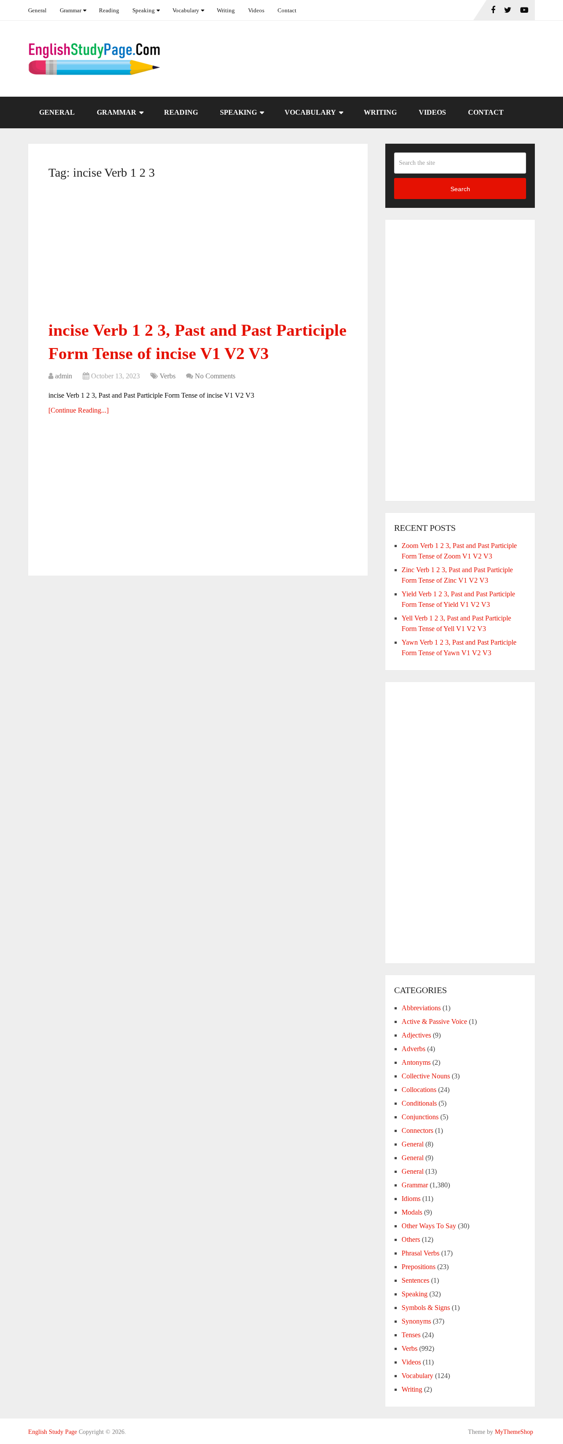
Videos (256, 10)
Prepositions (418, 1266)
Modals (412, 1212)
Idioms (411, 1198)
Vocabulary (185, 10)
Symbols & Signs (426, 1307)
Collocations (419, 1089)
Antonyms (416, 1062)
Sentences (415, 1280)
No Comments (215, 376)
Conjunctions (420, 1117)
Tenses (411, 1335)
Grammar (70, 10)
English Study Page (52, 1432)
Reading (109, 10)
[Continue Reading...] (78, 410)
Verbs (167, 376)
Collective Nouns (426, 1076)
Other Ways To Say (429, 1226)
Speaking (143, 10)
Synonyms (416, 1321)
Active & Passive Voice (434, 1021)
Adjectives (416, 1035)
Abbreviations (421, 1008)
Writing (226, 10)
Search (460, 188)
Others (411, 1239)
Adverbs (413, 1048)
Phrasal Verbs (420, 1253)
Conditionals (419, 1103)
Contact (287, 10)
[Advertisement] (197, 253)
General (37, 10)
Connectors (417, 1130)
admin (63, 376)
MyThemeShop (514, 1432)
